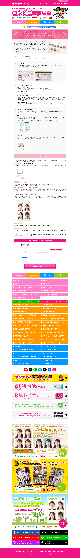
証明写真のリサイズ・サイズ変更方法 (26, 325)
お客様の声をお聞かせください (24, 298)
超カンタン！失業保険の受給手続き (53, 318)
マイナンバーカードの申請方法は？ (25, 315)
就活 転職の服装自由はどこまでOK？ (54, 322)
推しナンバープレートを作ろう (52, 343)
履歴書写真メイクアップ (50, 308)
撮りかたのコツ (47, 287)
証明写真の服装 (47, 304)
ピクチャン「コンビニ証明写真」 (20, 193)
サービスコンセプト (49, 346)
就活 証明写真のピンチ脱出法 (23, 322)
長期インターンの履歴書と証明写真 (53, 336)
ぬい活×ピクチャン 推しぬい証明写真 (54, 339)
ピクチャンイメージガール (51, 350)
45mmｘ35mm (24, 257)
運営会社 (35, 551)
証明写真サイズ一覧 (49, 291)
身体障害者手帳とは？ (21, 336)
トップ (19, 22)
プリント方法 (47, 284)
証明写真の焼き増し (21, 311)
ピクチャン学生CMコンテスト (24, 350)
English (65, 0)
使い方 (47, 22)
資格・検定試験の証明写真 (23, 329)
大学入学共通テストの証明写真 (24, 318)
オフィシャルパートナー (22, 353)
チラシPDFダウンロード (58, 551)
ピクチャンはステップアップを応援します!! (53, 4)
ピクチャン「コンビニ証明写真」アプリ (55, 301)
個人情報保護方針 (20, 551)
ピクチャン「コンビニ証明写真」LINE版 (27, 301)
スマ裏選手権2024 (48, 363)
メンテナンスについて (49, 357)
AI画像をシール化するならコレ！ (25, 339)
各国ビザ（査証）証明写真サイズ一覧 (26, 294)
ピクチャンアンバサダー (22, 363)
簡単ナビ (61, 22)
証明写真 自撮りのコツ (22, 308)
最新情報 (17, 346)
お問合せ (41, 551)
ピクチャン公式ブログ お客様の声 (25, 357)
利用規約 (28, 551)
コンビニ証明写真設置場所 (51, 294)
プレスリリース (47, 353)
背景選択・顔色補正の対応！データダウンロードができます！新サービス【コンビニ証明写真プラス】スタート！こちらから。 (42, 26)
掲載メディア (19, 360)
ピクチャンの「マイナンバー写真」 (32, 196)
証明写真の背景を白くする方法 (52, 311)
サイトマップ (48, 551)
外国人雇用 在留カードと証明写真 (53, 332)
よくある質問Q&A (20, 291)
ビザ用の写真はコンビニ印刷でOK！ (26, 332)
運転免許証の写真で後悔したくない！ (54, 329)
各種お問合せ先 (47, 360)
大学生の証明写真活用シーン (51, 325)
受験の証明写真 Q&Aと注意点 (52, 315)
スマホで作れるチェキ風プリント (25, 343)
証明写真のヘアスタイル (22, 304)
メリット (33, 22)
